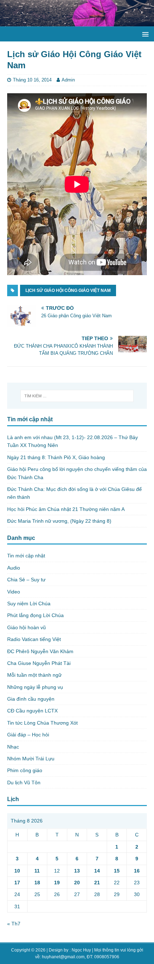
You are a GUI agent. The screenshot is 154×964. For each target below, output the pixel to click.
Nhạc (13, 747)
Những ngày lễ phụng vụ (35, 687)
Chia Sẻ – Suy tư (26, 579)
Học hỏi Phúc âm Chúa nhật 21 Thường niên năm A (66, 509)
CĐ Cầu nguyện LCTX (32, 711)
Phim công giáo (24, 770)
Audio (13, 568)
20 (77, 882)
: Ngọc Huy (80, 950)
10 (17, 871)
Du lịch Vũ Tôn (23, 782)
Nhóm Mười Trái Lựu (30, 758)
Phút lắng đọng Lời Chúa (35, 615)
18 (37, 882)
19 (57, 882)
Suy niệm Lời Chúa (28, 603)
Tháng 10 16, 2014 (32, 80)
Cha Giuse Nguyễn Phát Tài (39, 663)
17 (17, 882)
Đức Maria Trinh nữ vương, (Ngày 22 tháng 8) (59, 521)
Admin (68, 80)
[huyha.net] (77, 22)
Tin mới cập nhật (26, 555)
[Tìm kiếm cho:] (77, 396)
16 (137, 871)
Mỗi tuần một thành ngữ (34, 675)
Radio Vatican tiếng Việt (34, 639)
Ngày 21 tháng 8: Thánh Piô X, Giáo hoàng (56, 457)
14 (97, 871)
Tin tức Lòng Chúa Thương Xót (42, 723)
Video (13, 592)
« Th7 (13, 923)
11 (37, 871)
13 (77, 871)
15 (117, 871)
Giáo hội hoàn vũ (26, 627)
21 (97, 882)
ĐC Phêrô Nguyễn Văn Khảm (40, 651)
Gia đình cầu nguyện (30, 699)
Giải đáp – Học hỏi (28, 734)
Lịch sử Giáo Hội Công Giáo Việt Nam (68, 290)
